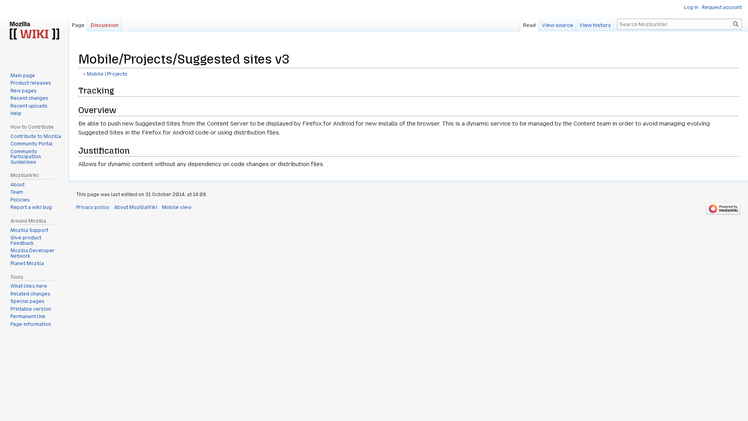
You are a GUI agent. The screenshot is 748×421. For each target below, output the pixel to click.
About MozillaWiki (135, 207)
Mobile (95, 74)
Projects (117, 74)
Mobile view (176, 207)
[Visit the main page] (34, 31)
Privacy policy (92, 207)
